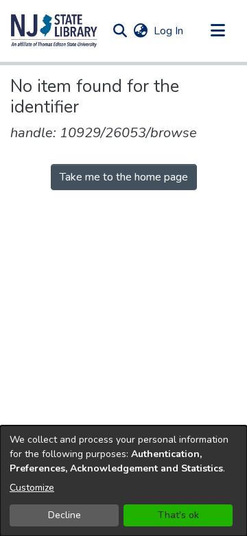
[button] (54, 31)
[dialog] (123, 481)
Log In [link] (169, 30)
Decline (64, 515)
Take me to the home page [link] (124, 177)
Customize (32, 487)
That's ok (178, 515)
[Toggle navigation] (217, 31)
